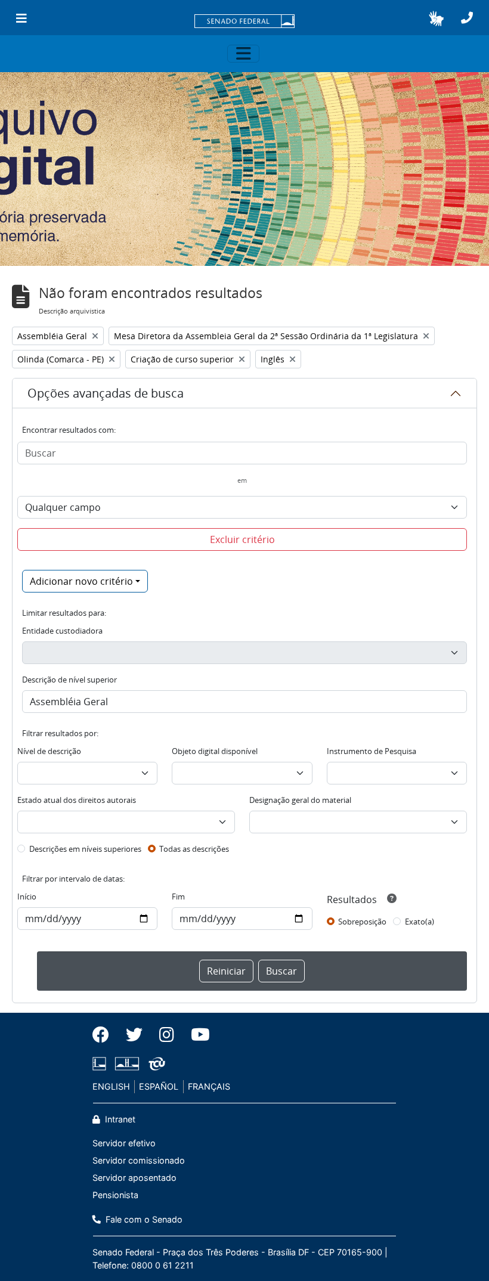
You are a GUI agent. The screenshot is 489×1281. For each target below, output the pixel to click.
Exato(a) (419, 921)
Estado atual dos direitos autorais (76, 800)
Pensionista (115, 1195)
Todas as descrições (194, 848)
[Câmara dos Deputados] (101, 1064)
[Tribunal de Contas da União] (154, 1064)
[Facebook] (104, 1034)
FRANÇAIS (209, 1086)
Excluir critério (242, 539)
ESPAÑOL (158, 1086)
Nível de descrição (49, 751)
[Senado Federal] (244, 22)
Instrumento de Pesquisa (371, 751)
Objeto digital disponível (215, 751)
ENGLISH (111, 1086)
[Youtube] (196, 1034)
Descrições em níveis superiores (85, 848)
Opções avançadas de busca (105, 393)
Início (26, 896)
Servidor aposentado (134, 1178)
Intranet (119, 1119)
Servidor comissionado (138, 1160)
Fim (178, 896)
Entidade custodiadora (62, 630)
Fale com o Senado (142, 1219)
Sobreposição (362, 921)
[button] (436, 18)
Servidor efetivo (124, 1143)
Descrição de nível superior (69, 679)
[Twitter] (134, 1034)
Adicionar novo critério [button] (81, 581)
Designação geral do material (300, 800)
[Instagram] (166, 1034)
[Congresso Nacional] (127, 1064)
